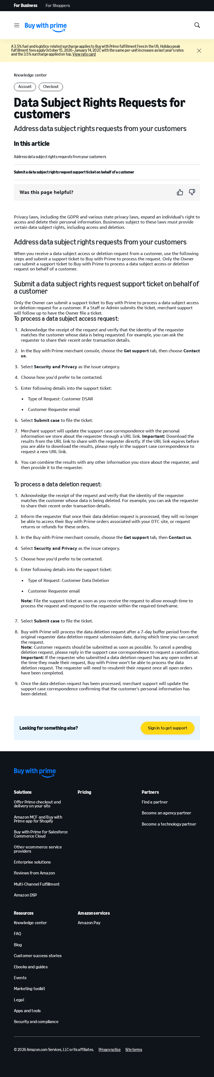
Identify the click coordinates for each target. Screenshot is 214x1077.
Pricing (84, 792)
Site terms (133, 1049)
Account (24, 86)
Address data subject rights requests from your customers (60, 156)
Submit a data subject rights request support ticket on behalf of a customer (74, 172)
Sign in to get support (167, 728)
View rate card (84, 54)
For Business (25, 5)
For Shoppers (58, 5)
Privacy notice (110, 1049)
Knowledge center (30, 75)
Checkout (51, 86)
